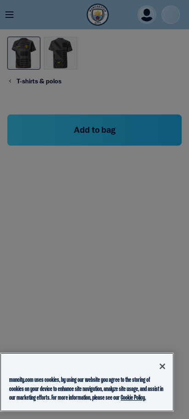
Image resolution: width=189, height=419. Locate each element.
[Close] (162, 366)
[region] (87, 382)
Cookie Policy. (133, 397)
